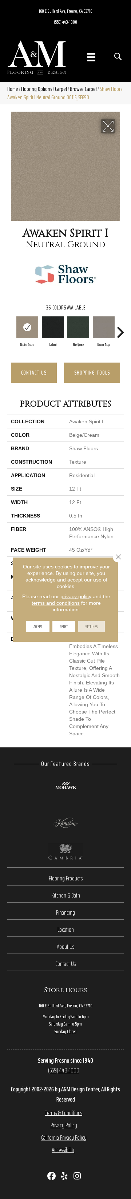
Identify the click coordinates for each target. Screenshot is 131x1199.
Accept (37, 626)
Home (12, 88)
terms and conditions (56, 603)
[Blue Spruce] (78, 327)
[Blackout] (53, 327)
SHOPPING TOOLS (92, 372)
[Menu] (91, 57)
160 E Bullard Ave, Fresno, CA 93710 (65, 11)
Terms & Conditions (63, 1113)
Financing (65, 912)
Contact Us (34, 372)
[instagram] (77, 1177)
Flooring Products (66, 878)
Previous (10, 328)
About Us (65, 947)
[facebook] (52, 1177)
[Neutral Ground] (27, 327)
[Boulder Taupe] (103, 327)
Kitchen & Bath (65, 895)
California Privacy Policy (64, 1137)
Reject (64, 626)
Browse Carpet (83, 88)
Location (65, 929)
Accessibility (64, 1150)
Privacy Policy (64, 1125)
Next (120, 328)
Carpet (61, 88)
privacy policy (75, 596)
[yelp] (64, 1177)
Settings (92, 626)
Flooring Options (36, 88)
